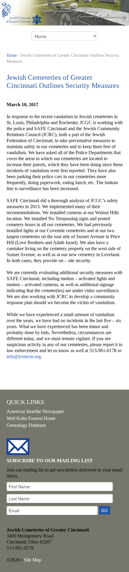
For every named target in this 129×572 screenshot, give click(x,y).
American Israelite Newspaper (35, 411)
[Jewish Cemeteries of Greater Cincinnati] (64, 12)
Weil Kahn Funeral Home (31, 418)
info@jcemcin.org (24, 356)
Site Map (32, 559)
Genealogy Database (26, 425)
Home (12, 55)
